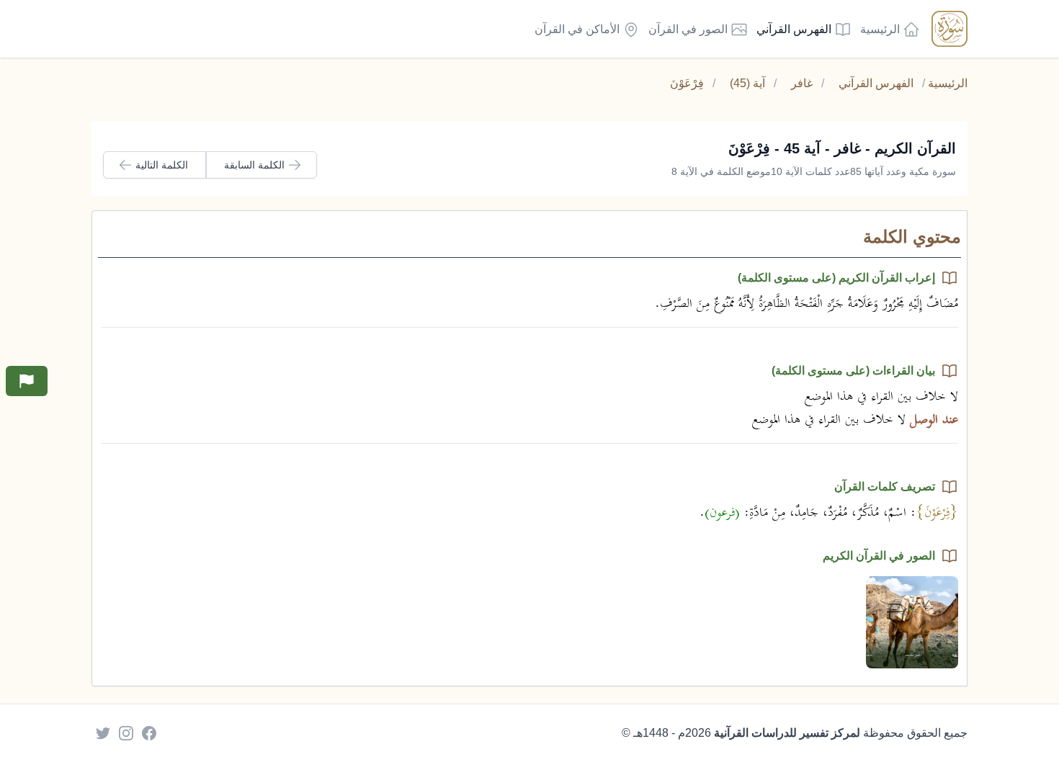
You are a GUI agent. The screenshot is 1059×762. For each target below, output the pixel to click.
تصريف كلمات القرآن (884, 486)
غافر (802, 83)
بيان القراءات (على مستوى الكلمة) (853, 370)
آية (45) (747, 83)
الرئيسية (948, 83)
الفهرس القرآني (876, 83)
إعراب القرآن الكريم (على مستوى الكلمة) (836, 278)
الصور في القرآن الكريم (879, 556)
